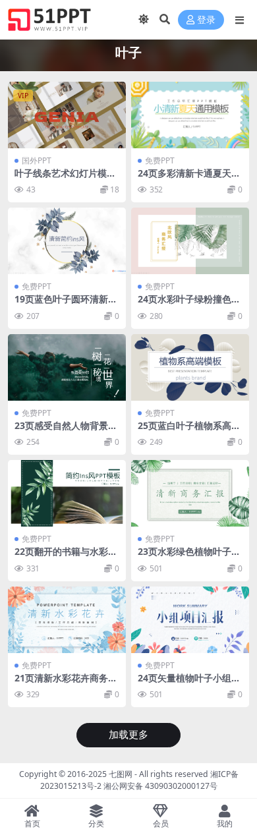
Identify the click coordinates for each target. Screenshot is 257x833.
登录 (206, 20)
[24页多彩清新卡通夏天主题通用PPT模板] (190, 115)
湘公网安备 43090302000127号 (160, 785)
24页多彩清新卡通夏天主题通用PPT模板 (189, 178)
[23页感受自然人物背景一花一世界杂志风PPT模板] (67, 367)
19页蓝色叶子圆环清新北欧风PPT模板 (65, 304)
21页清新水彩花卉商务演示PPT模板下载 (65, 683)
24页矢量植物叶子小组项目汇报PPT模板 (189, 683)
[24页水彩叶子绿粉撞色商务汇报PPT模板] (190, 241)
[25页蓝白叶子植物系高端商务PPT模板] (190, 367)
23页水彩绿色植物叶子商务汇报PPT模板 (189, 557)
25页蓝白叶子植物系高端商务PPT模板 (189, 431)
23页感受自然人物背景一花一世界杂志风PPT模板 (65, 431)
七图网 (120, 774)
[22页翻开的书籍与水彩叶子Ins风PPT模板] (67, 493)
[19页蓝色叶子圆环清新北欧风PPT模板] (67, 241)
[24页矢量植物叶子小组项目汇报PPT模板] (190, 620)
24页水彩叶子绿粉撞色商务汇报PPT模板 (189, 304)
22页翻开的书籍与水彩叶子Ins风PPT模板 (65, 557)
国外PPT (36, 160)
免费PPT (160, 160)
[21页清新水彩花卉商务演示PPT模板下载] (67, 620)
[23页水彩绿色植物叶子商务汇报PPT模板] (190, 493)
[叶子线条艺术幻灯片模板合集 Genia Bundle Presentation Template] (67, 115)
